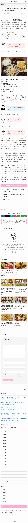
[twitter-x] (13, 252)
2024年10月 (5, 458)
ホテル (23, 510)
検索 (25, 389)
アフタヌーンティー (5, 510)
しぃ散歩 (14, 1)
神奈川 (4, 498)
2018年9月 (5, 467)
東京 (8, 13)
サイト (4, 370)
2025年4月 (5, 440)
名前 (4, 360)
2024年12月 (5, 452)
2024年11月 (5, 455)
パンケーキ (18, 510)
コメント (5, 343)
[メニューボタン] (1, 1)
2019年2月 (5, 464)
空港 (6, 512)
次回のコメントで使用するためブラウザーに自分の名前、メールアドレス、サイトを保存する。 (14, 375)
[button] (3, 216)
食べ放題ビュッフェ (12, 512)
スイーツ (13, 510)
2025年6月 (5, 434)
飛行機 (4, 501)
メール (5, 365)
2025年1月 (5, 449)
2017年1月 (5, 478)
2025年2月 (5, 446)
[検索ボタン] (26, 1)
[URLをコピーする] (25, 216)
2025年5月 (5, 437)
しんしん (14, 241)
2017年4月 (5, 470)
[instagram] (15, 252)
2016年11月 (5, 481)
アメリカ (5, 489)
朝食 (2, 512)
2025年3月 (5, 443)
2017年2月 (5, 475)
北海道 (4, 492)
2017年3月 (5, 473)
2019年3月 (5, 461)
